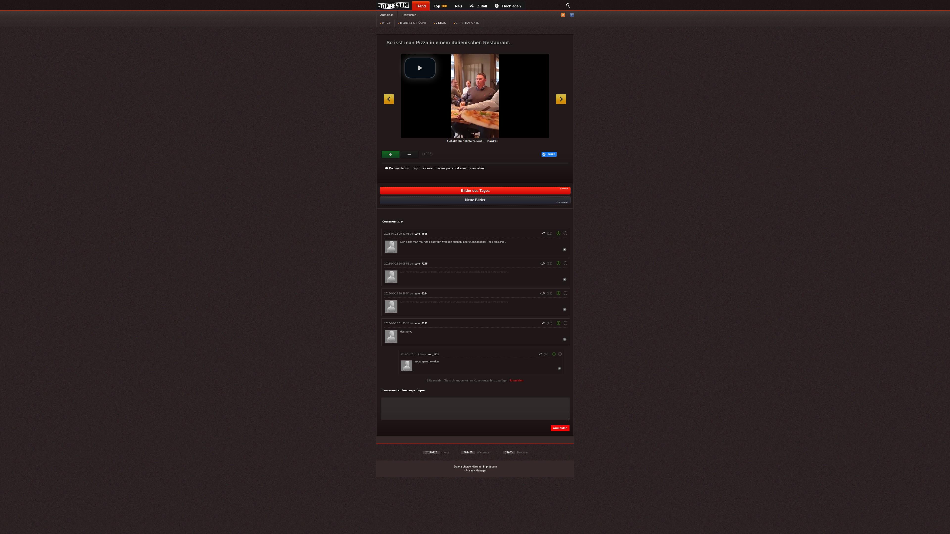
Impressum (490, 466)
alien (480, 168)
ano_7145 (421, 263)
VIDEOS (440, 22)
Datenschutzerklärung (467, 466)
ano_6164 (421, 293)
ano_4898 (421, 233)
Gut (390, 154)
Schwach (409, 154)
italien (441, 168)
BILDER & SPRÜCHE (412, 22)
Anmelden (387, 14)
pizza (449, 168)
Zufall (482, 6)
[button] (420, 68)
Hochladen (511, 6)
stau (473, 168)
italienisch (462, 168)
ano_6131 (421, 323)
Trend (421, 6)
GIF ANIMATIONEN (467, 22)
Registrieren (409, 14)
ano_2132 (433, 354)
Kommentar (398, 168)
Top (440, 6)
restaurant (428, 168)
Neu (458, 6)
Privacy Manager (476, 470)
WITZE (385, 22)
